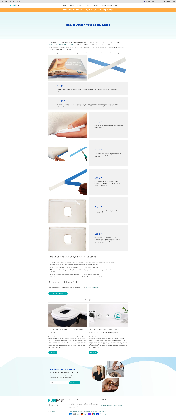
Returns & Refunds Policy (84, 411)
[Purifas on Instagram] (52, 405)
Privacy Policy (94, 411)
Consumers (80, 5)
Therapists (88, 5)
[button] (150, 1)
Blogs (88, 299)
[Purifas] (14, 5)
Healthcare (97, 5)
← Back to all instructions (58, 293)
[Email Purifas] (57, 405)
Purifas (53, 411)
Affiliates (104, 5)
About (64, 5)
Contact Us (116, 403)
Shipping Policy (73, 411)
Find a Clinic (103, 408)
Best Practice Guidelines (106, 405)
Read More (53, 352)
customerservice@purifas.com (60, 44)
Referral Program (112, 5)
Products (71, 5)
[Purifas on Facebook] (49, 405)
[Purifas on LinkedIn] (54, 405)
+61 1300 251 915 (7, 1)
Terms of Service (102, 411)
